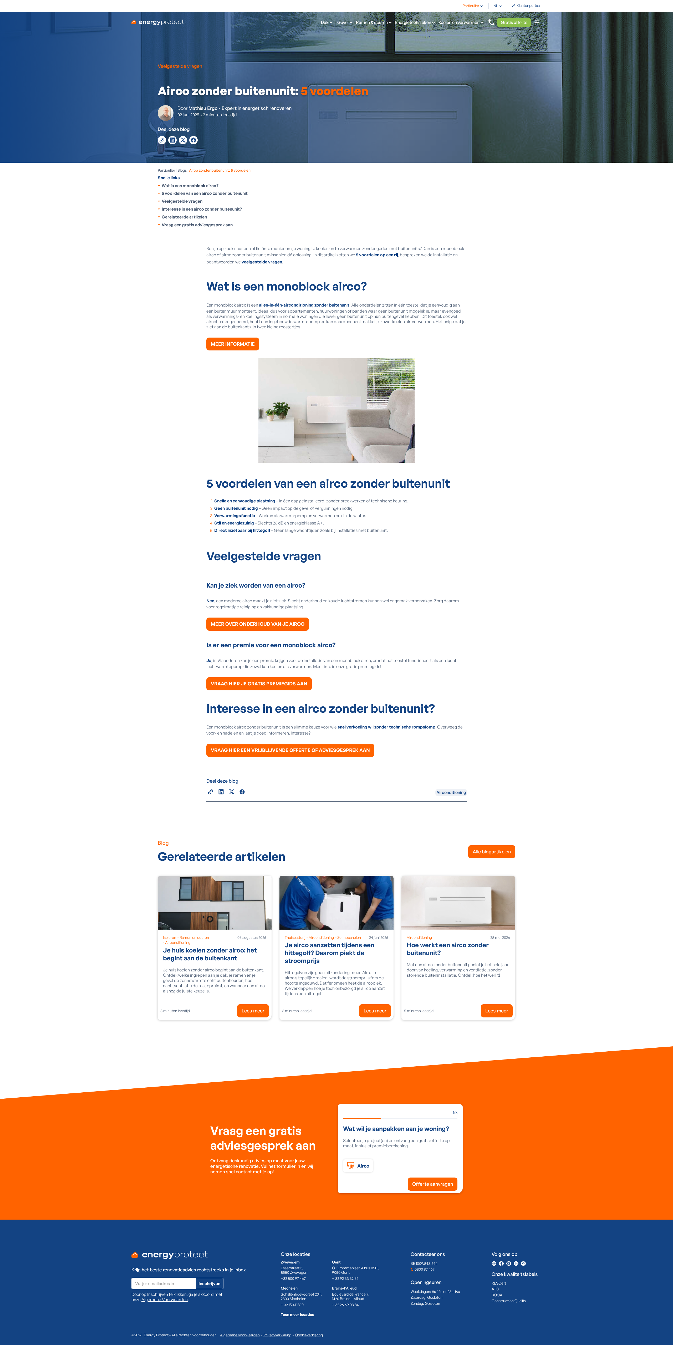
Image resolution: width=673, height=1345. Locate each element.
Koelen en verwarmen (459, 22)
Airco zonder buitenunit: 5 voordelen (220, 170)
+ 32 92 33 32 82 (345, 1278)
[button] (473, 5)
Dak (325, 22)
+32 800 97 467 (293, 1278)
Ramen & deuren (372, 22)
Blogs (182, 170)
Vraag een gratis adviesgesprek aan (197, 224)
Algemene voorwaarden (240, 1335)
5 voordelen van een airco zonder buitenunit (205, 193)
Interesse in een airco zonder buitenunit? (202, 209)
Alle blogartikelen (492, 851)
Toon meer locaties (297, 1314)
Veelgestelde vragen (182, 201)
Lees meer (253, 1010)
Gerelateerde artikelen (184, 217)
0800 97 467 (425, 1269)
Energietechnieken (413, 22)
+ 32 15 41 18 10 (292, 1304)
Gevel (343, 22)
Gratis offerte (514, 22)
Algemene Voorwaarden (164, 1299)
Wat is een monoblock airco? (190, 185)
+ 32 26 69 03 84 (345, 1304)
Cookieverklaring (309, 1335)
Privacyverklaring (277, 1335)
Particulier (471, 6)
